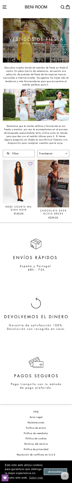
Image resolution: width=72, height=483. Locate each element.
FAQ (35, 411)
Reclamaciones (36, 422)
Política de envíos (36, 428)
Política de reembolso (36, 433)
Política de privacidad (36, 449)
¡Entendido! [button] (55, 471)
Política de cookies (36, 438)
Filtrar (15, 153)
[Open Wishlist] (5, 478)
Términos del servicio (36, 443)
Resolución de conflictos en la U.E (36, 454)
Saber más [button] (36, 477)
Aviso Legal (36, 417)
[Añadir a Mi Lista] (30, 164)
